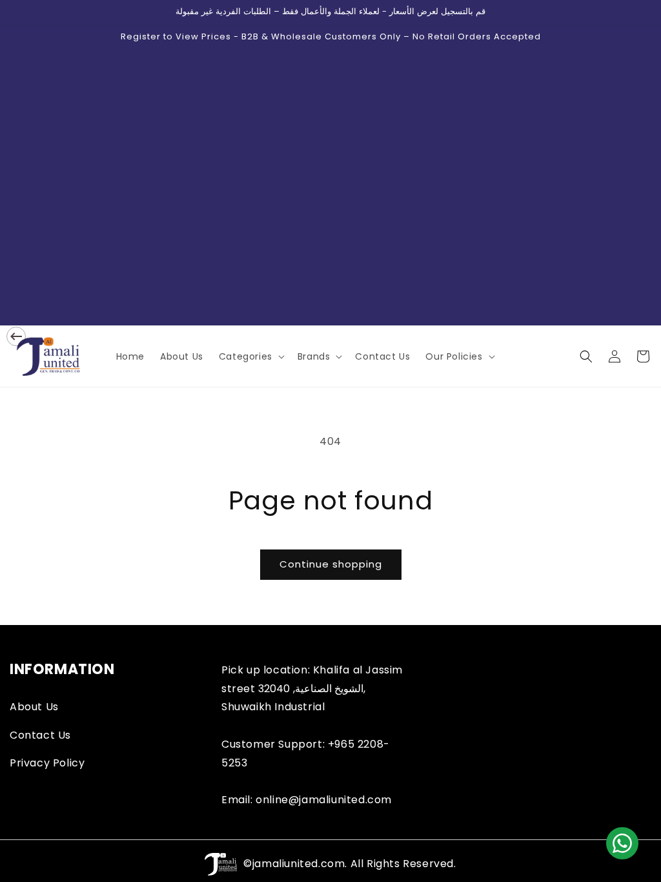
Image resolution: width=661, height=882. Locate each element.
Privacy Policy (47, 762)
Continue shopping (331, 564)
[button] (250, 356)
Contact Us (40, 735)
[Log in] (614, 356)
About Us (34, 706)
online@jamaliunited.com (324, 799)
